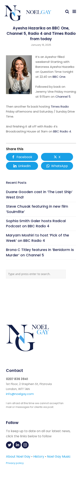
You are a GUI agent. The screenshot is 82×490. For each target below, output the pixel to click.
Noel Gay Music (59, 456)
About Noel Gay (18, 456)
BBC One (59, 77)
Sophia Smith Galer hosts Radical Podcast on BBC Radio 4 (36, 223)
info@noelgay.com (20, 394)
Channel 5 (62, 96)
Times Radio (60, 106)
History (38, 456)
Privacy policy (15, 463)
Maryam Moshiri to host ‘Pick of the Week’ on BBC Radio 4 (37, 238)
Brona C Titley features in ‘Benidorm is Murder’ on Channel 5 (40, 252)
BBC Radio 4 (62, 131)
